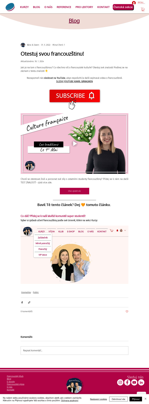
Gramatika (26, 292)
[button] (24, 7)
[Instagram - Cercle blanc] (120, 382)
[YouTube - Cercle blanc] (134, 382)
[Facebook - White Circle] (127, 382)
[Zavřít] (145, 399)
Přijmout (136, 399)
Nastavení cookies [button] (98, 399)
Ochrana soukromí (69, 400)
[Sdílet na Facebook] (22, 302)
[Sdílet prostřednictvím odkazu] (29, 302)
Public (36, 292)
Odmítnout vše (118, 399)
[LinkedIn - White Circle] (141, 382)
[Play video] (74, 143)
